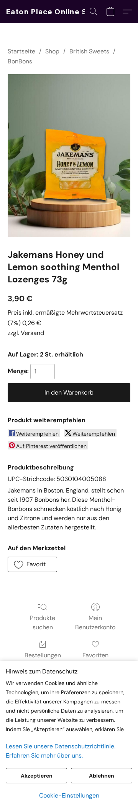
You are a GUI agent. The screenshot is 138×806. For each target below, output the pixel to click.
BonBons (20, 61)
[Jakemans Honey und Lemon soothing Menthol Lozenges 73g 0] (69, 155)
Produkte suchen (42, 622)
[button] (54, 11)
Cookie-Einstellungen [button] (69, 795)
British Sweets (89, 51)
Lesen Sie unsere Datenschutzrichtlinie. (60, 746)
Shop (52, 51)
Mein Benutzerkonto (95, 622)
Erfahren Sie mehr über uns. (44, 755)
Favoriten (95, 655)
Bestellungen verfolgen (43, 659)
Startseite (21, 51)
